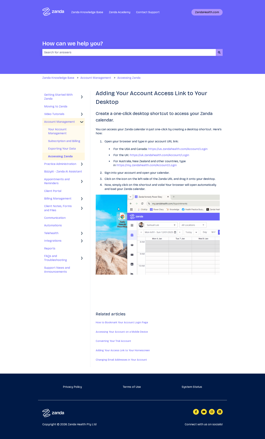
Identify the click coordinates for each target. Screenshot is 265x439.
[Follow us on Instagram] (212, 412)
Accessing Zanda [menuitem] (60, 156)
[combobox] (129, 52)
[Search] (219, 52)
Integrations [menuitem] (52, 240)
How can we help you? (72, 43)
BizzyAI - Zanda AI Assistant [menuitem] (63, 171)
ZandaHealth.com (207, 12)
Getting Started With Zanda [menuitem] (58, 96)
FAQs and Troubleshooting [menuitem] (55, 258)
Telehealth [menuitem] (51, 233)
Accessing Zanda (128, 77)
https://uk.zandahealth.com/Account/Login (159, 155)
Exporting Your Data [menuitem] (62, 148)
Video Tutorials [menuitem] (54, 114)
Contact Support (148, 12)
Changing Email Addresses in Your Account (121, 359)
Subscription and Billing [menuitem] (64, 141)
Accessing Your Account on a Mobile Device (122, 331)
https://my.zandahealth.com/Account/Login (146, 165)
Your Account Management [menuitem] (57, 131)
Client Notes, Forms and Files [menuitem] (58, 208)
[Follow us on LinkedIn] (220, 412)
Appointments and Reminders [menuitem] (57, 181)
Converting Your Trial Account (113, 341)
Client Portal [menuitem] (52, 191)
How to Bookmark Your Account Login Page (122, 322)
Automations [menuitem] (53, 225)
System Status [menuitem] (192, 387)
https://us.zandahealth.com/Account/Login (177, 149)
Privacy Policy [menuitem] (72, 387)
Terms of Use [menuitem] (132, 387)
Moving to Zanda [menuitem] (55, 106)
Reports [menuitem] (49, 248)
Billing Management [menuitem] (57, 198)
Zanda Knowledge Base (87, 12)
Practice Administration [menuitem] (60, 164)
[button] (82, 95)
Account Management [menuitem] (59, 121)
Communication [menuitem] (55, 218)
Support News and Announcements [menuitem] (57, 269)
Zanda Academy (119, 12)
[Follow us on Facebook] (196, 412)
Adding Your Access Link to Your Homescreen (123, 350)
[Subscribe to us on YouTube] (204, 412)
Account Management (95, 77)
